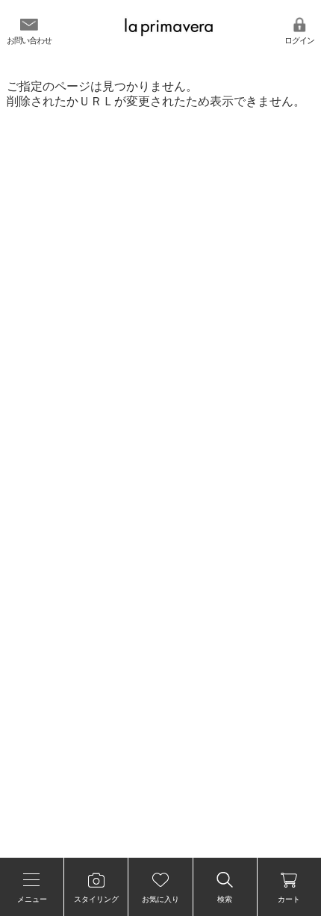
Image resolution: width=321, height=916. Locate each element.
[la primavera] (168, 34)
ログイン (299, 40)
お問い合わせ (29, 40)
